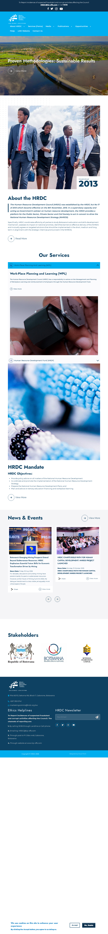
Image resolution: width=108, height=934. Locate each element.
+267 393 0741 (16, 701)
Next (57, 599)
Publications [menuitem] (62, 27)
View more (17, 289)
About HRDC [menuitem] (15, 27)
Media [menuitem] (47, 27)
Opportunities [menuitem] (81, 27)
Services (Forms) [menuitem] (35, 26)
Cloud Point (82, 754)
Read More (21, 238)
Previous (48, 599)
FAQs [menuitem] (12, 31)
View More (20, 71)
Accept (75, 925)
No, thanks (88, 925)
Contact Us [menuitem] (38, 31)
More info (15, 932)
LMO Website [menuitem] (24, 31)
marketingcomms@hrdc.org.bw (24, 705)
